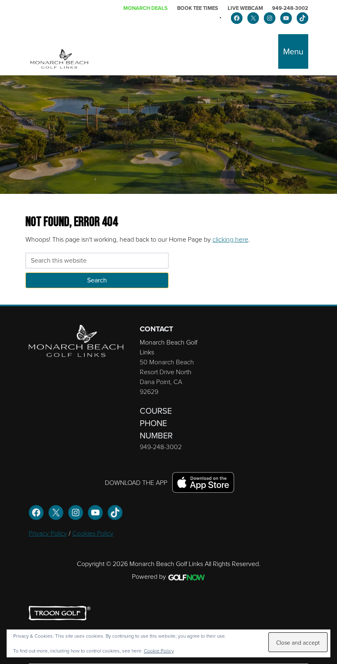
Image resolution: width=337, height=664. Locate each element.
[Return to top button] (326, 295)
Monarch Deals (145, 8)
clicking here (230, 239)
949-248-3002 (290, 8)
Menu (293, 51)
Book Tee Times (197, 8)
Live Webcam (245, 8)
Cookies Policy (92, 533)
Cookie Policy (159, 650)
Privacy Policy (48, 533)
